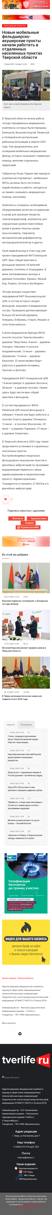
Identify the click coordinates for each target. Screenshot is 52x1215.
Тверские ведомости (28, 1168)
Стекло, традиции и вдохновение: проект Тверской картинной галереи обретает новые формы (23, 739)
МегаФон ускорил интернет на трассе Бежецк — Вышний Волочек (24, 822)
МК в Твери (29, 1175)
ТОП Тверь (28, 1172)
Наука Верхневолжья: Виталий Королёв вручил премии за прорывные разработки (24, 757)
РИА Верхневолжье (28, 1179)
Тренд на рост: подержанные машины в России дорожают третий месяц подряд (25, 774)
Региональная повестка (15, 26)
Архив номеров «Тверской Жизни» (18, 978)
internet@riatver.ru (26, 1157)
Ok (26, 1211)
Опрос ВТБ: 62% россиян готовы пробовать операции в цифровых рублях (25, 789)
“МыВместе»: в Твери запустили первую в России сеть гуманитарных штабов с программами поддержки (25, 805)
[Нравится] (5, 499)
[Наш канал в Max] (19, 1034)
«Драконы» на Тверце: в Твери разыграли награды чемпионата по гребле (25, 837)
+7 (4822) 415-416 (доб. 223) (26, 1147)
